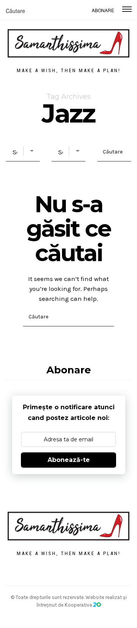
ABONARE (103, 10)
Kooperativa (79, 605)
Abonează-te (69, 459)
